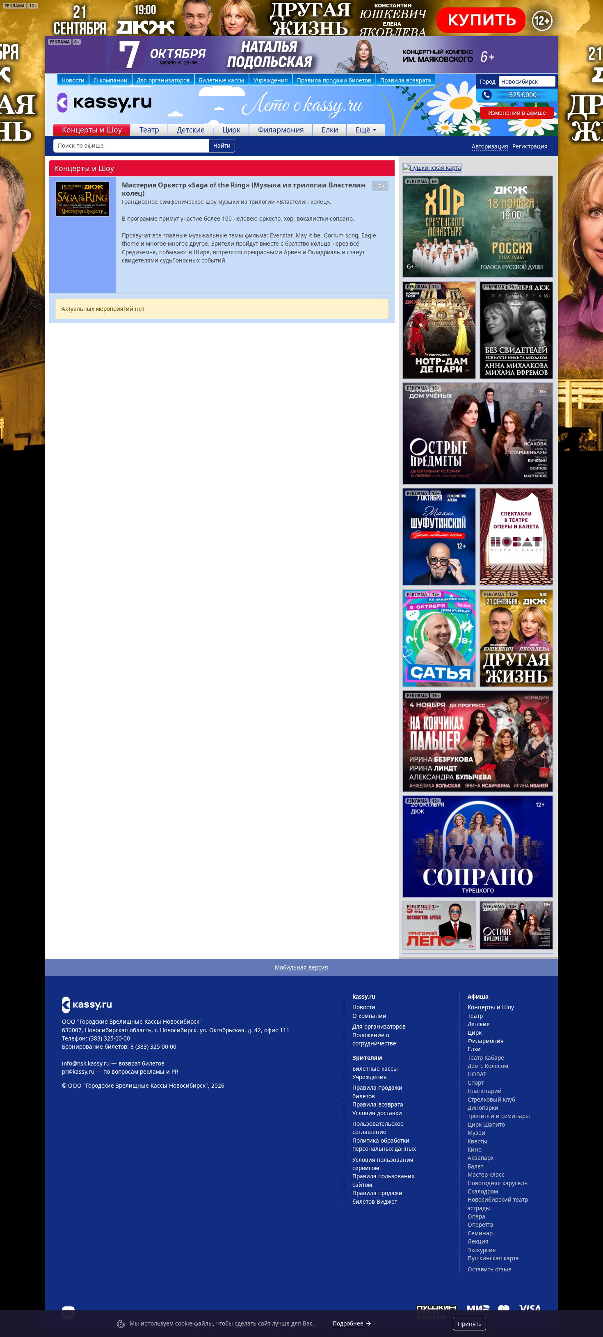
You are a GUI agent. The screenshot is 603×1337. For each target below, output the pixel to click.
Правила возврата (405, 80)
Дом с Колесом (488, 1066)
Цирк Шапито (486, 1124)
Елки (330, 130)
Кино (475, 1149)
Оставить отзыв (490, 1269)
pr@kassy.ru (78, 1071)
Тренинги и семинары (499, 1116)
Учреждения (271, 80)
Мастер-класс (486, 1174)
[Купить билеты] (87, 1004)
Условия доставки (377, 1113)
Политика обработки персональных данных (384, 1144)
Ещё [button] (363, 130)
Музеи (476, 1132)
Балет (475, 1166)
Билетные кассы (221, 80)
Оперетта (480, 1224)
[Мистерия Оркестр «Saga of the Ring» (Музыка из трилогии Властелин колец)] (82, 199)
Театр (149, 130)
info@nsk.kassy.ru (86, 1063)
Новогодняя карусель (498, 1183)
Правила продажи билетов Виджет (377, 1197)
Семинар (480, 1233)
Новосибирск (519, 81)
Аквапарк (480, 1157)
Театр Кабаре (486, 1057)
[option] (301, 54)
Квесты (477, 1141)
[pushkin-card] (432, 167)
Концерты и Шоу (92, 130)
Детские (191, 130)
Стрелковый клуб (491, 1099)
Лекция (478, 1241)
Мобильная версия (301, 967)
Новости (73, 80)
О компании (111, 80)
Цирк (231, 130)
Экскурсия (482, 1250)
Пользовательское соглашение (378, 1128)
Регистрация (530, 146)
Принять (470, 1324)
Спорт (476, 1082)
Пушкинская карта (493, 1258)
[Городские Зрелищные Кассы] (100, 104)
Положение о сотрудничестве (374, 1039)
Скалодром (483, 1191)
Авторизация (490, 146)
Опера (476, 1216)
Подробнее (348, 1323)
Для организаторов (163, 80)
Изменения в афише (517, 112)
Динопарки (483, 1107)
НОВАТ (477, 1074)
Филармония (281, 130)
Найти (222, 145)
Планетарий (485, 1091)
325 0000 (523, 94)
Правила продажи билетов (334, 80)
